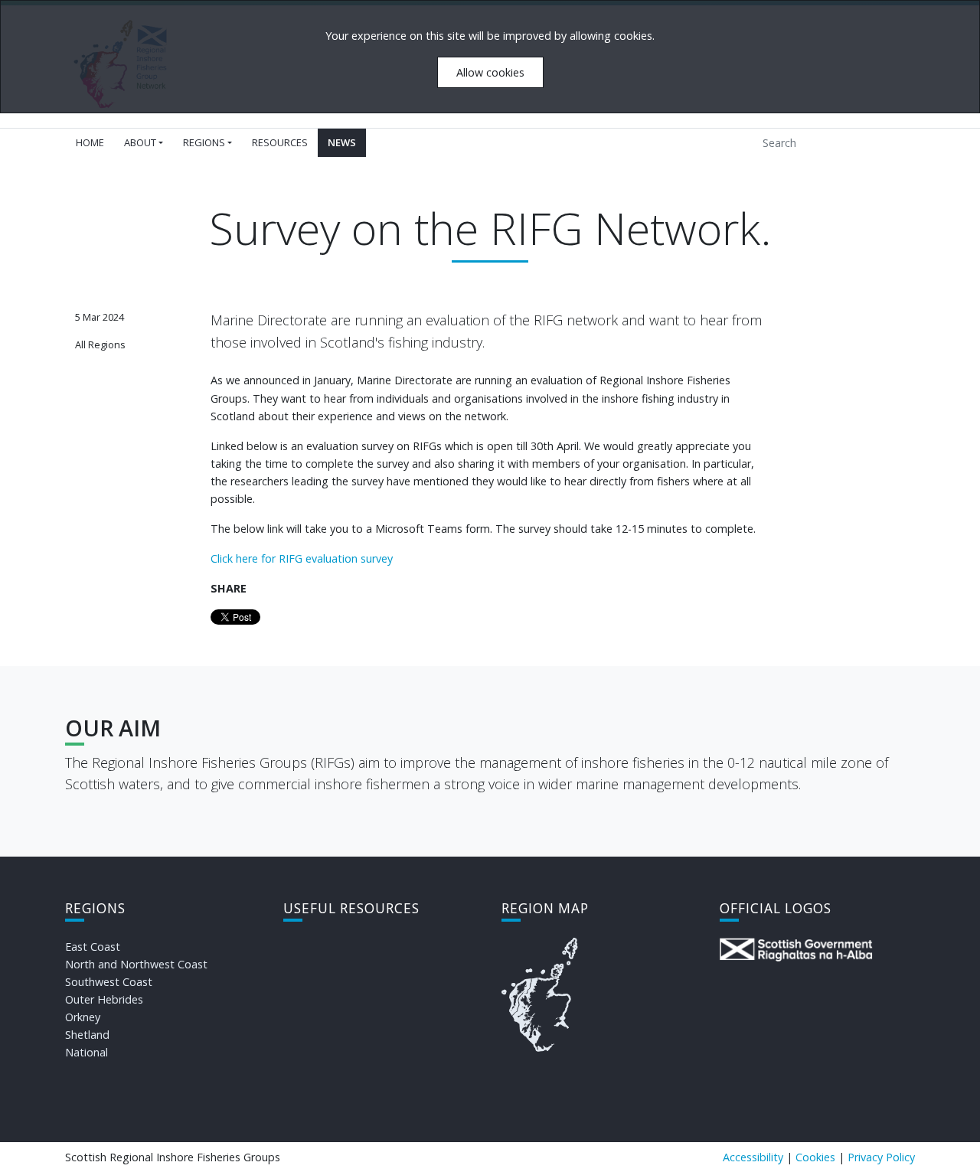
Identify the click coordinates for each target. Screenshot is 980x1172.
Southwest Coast (108, 981)
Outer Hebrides (104, 999)
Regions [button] (204, 142)
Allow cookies (490, 72)
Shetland (87, 1034)
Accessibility (753, 1157)
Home (90, 142)
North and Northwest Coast (136, 964)
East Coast (92, 946)
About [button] (140, 142)
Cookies (815, 1157)
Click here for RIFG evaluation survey (302, 558)
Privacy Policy (881, 1157)
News (342, 142)
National (86, 1052)
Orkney (82, 1017)
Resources (280, 142)
